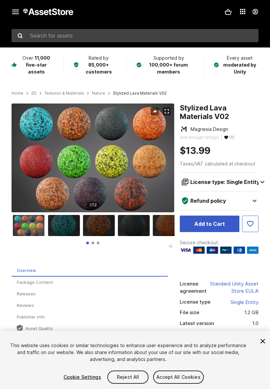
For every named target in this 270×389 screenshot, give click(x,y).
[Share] (155, 111)
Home (17, 93)
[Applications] (243, 11)
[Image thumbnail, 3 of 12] (100, 225)
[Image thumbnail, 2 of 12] (65, 225)
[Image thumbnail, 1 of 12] (30, 225)
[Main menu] (15, 11)
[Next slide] (170, 246)
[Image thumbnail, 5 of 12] (170, 225)
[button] (228, 12)
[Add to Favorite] (250, 224)
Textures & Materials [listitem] (64, 93)
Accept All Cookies (178, 377)
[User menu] (255, 12)
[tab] (87, 243)
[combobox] (135, 35)
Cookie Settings (82, 377)
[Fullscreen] (167, 111)
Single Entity (244, 302)
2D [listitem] (34, 93)
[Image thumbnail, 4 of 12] (135, 225)
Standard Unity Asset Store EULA (234, 287)
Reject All (128, 377)
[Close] (263, 341)
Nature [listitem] (98, 93)
